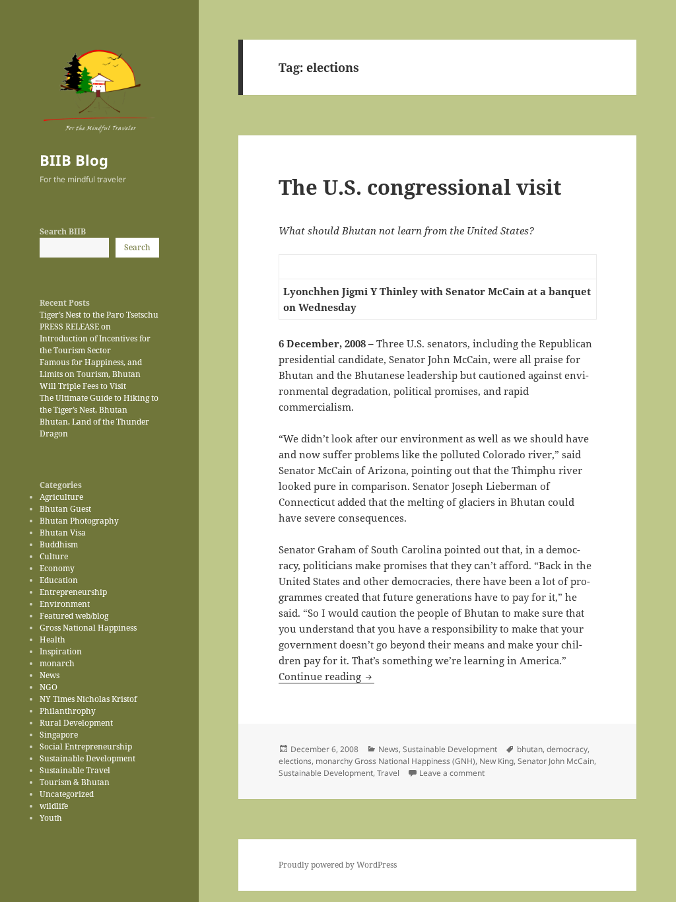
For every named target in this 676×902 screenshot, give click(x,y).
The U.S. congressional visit (420, 187)
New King (496, 761)
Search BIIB (63, 231)
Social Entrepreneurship (86, 746)
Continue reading (326, 676)
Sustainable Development (87, 758)
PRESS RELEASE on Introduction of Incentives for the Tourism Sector (95, 338)
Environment (65, 603)
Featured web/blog (74, 615)
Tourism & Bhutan (75, 782)
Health (52, 639)
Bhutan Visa (63, 532)
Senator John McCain (556, 761)
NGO (48, 687)
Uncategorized (67, 794)
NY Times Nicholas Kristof (88, 699)
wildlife (54, 806)
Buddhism (59, 544)
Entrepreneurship (73, 592)
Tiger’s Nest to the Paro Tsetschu (99, 314)
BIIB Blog (74, 160)
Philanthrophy (68, 710)
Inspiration (61, 651)
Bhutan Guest (65, 508)
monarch (57, 663)
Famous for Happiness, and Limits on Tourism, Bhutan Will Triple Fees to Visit (91, 374)
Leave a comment (452, 773)
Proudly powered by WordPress (338, 864)
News (49, 675)
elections (295, 761)
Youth (51, 817)
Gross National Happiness (88, 627)
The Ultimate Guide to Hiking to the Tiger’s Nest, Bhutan (99, 403)
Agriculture (61, 497)
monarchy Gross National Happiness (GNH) (395, 761)
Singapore (59, 734)
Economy (57, 568)
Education (59, 580)
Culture (54, 556)
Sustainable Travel (75, 770)
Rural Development (76, 722)
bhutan (530, 749)
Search (137, 247)
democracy (567, 749)
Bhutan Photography (79, 520)
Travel (388, 773)
